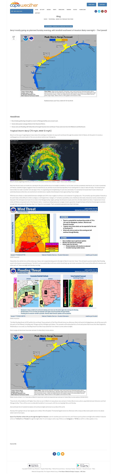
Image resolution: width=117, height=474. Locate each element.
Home (45, 19)
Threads (26, 419)
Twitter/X (18, 419)
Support (102, 4)
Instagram (70, 419)
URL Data (82, 471)
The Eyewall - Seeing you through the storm (61, 19)
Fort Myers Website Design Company (69, 471)
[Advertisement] (58, 108)
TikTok (76, 419)
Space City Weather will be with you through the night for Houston (29, 416)
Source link (13, 444)
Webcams (91, 4)
